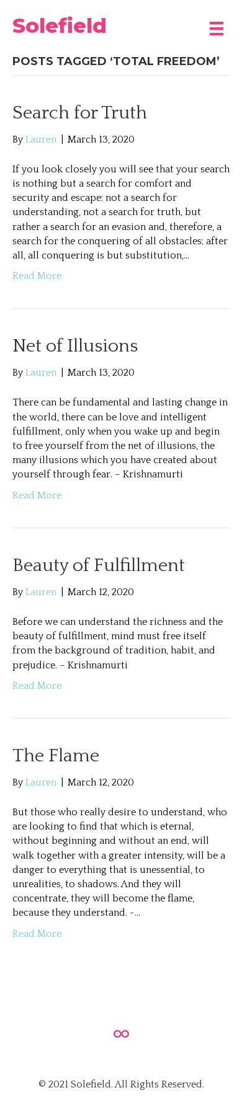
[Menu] (216, 25)
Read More (36, 275)
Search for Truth (79, 113)
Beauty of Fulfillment (98, 566)
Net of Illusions (75, 346)
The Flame (55, 756)
